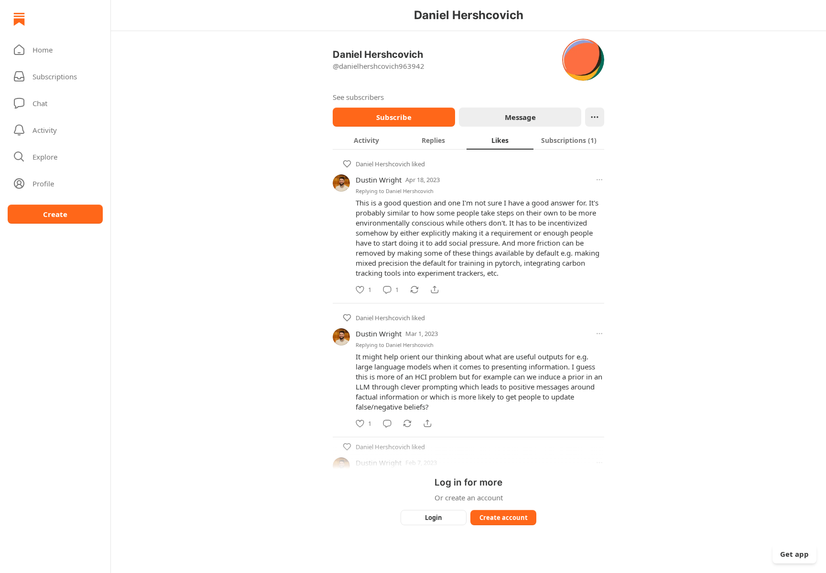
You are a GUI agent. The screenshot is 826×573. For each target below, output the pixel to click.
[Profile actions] (594, 117)
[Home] (19, 19)
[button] (55, 49)
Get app (794, 554)
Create (55, 214)
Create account (503, 517)
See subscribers (358, 97)
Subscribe (394, 117)
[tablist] (468, 140)
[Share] (434, 289)
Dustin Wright (379, 179)
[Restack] (414, 289)
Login (433, 517)
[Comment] (387, 423)
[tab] (366, 140)
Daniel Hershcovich (383, 164)
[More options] (599, 179)
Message (520, 117)
